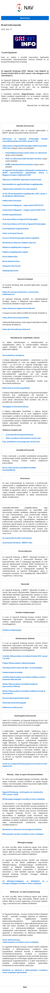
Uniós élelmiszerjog (11, 940)
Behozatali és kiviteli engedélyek (16, 388)
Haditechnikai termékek (12, 672)
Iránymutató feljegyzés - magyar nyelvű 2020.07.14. (23, 210)
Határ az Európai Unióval (12, 233)
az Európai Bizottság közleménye (19, 435)
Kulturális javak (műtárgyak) (14, 703)
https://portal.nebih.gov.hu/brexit (16, 329)
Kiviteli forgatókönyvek (12, 215)
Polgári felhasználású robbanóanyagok (18, 663)
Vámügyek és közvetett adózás (15, 407)
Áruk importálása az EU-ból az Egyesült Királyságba (24, 224)
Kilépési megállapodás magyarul (16, 247)
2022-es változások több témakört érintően (23, 159)
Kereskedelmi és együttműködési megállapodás (22, 184)
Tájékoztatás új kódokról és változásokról (19, 189)
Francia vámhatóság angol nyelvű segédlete (20, 238)
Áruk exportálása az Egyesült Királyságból (20, 219)
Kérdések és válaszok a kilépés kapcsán (19, 243)
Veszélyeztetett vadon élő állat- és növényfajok (22, 668)
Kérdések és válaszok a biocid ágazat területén (22, 829)
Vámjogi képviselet (10, 271)
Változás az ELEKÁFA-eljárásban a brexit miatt (21, 180)
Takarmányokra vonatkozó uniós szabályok (20, 942)
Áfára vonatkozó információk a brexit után (23, 438)
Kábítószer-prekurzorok (12, 707)
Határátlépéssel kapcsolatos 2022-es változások (26, 153)
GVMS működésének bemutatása (19, 164)
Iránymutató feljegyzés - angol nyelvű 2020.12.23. (23, 205)
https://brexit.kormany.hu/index (15, 318)
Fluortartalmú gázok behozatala (15, 698)
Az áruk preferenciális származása (17, 538)
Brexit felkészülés (10, 257)
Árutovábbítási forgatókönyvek (15, 229)
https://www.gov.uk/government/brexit (18, 308)
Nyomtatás (25, 18)
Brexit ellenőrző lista (11, 261)
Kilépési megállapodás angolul (15, 252)
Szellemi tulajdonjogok (11, 630)
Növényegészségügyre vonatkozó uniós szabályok (23, 799)
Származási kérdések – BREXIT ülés (17, 543)
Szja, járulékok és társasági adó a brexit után (21, 442)
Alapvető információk (11, 266)
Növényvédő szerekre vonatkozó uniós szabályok (22, 834)
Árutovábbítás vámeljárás (13, 355)
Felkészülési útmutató (11, 201)
